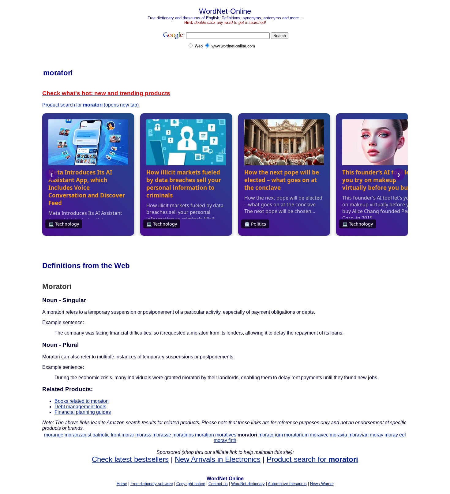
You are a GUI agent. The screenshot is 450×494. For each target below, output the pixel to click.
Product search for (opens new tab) (90, 104)
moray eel (395, 434)
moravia (338, 434)
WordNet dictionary (248, 483)
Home (122, 483)
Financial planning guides (82, 412)
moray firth (225, 440)
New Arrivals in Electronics (218, 459)
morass (143, 434)
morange (53, 434)
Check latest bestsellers (130, 459)
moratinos (183, 434)
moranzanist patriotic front (92, 434)
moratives (225, 434)
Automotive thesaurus (287, 483)
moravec (319, 434)
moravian (358, 434)
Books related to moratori (81, 401)
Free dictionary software (151, 483)
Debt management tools (80, 406)
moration (204, 434)
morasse (161, 434)
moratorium (270, 434)
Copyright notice (190, 483)
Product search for (312, 459)
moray (376, 434)
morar (128, 434)
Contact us (218, 483)
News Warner (322, 483)
